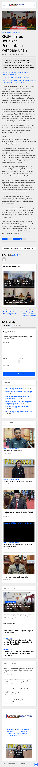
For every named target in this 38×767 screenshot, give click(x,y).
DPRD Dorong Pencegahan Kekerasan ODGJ (18, 412)
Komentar (6, 342)
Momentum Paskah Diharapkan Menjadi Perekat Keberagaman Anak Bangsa (19, 283)
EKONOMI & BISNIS (10, 663)
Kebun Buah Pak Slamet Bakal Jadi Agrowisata (10, 313)
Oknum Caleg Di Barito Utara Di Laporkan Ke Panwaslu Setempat (28, 313)
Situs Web (6, 365)
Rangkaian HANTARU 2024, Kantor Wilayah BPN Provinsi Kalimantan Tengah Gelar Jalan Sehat (19, 653)
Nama (5, 358)
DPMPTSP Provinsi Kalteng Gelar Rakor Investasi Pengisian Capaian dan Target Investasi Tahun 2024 (18, 642)
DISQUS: (21, 325)
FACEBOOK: (14, 325)
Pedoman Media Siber (23, 729)
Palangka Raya (10, 602)
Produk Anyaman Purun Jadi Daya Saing (16, 77)
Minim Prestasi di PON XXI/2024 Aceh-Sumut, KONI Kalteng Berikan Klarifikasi (17, 607)
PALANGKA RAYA (9, 588)
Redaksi (16, 735)
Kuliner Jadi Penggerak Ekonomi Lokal (17, 407)
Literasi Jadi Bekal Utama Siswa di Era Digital (19, 391)
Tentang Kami (11, 729)
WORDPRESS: (6, 325)
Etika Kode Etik (11, 731)
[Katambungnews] (15, 6)
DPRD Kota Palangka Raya (11, 448)
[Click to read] (19, 296)
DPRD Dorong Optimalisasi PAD (15, 389)
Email (21, 358)
